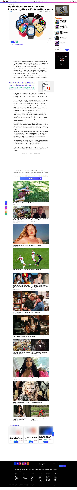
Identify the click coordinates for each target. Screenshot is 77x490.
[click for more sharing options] (17, 42)
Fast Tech (16, 479)
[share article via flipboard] (6, 209)
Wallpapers (44, 1)
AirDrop (32, 474)
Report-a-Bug (17, 471)
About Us (47, 474)
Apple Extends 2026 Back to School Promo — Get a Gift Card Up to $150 (34, 175)
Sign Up (67, 49)
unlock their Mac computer (19, 133)
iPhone (16, 474)
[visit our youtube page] (25, 463)
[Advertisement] (31, 53)
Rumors (29, 1)
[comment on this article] (6, 212)
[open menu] (1, 1)
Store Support (53, 469)
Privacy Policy (48, 475)
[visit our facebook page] (15, 463)
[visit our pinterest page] (20, 463)
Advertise (47, 477)
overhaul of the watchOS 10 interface (22, 103)
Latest (55, 474)
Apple (50, 38)
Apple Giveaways (41, 481)
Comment (35, 178)
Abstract (55, 475)
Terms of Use (48, 479)
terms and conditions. (12, 485)
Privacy (39, 476)
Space (55, 480)
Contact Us (17, 469)
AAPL (39, 479)
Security (39, 477)
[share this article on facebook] (12, 42)
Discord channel (34, 66)
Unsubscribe (22, 469)
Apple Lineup (15, 1)
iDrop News (15, 484)
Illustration (55, 477)
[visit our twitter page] (17, 463)
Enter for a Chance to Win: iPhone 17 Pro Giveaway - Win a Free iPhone (38, 2)
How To (24, 1)
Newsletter (41, 469)
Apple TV (16, 477)
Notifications (28, 469)
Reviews (39, 475)
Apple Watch (13, 4)
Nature (55, 479)
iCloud (32, 477)
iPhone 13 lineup (32, 64)
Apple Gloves (40, 474)
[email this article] (6, 207)
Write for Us (47, 469)
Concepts (39, 480)
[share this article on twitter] (14, 42)
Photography (56, 478)
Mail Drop (32, 481)
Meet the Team (35, 469)
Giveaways (38, 1)
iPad (15, 475)
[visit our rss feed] (28, 463)
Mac (15, 476)
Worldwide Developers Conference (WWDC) (32, 148)
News (21, 1)
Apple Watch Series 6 (34, 71)
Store (34, 1)
